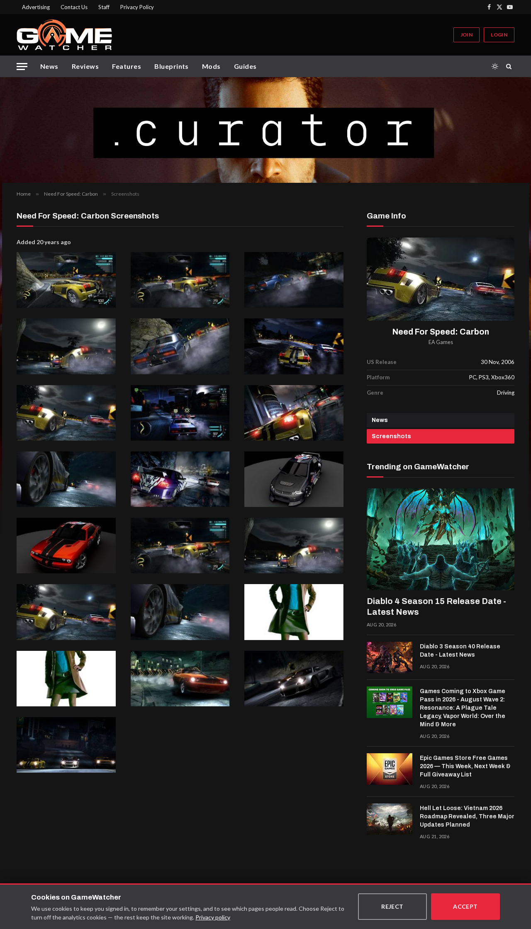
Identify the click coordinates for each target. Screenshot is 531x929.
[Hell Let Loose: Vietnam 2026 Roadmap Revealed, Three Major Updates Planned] (389, 819)
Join (466, 35)
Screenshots (391, 436)
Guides (245, 66)
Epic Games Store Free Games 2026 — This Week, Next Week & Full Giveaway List (465, 766)
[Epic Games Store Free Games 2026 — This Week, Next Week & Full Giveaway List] (389, 769)
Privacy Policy (137, 7)
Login (499, 35)
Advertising (36, 7)
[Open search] (510, 66)
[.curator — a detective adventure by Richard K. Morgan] (265, 130)
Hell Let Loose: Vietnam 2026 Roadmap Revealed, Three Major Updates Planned (467, 816)
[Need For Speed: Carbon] (440, 279)
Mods (211, 66)
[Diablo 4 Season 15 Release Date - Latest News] (440, 539)
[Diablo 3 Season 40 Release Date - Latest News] (389, 657)
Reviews (85, 66)
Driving (505, 392)
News (49, 66)
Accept (465, 906)
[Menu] (22, 66)
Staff (104, 7)
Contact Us (74, 7)
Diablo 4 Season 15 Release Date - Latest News (436, 606)
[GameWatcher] (64, 34)
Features (126, 66)
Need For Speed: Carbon (440, 331)
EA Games (441, 342)
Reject (392, 906)
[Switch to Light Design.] (495, 66)
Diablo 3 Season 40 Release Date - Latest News (460, 650)
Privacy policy (212, 917)
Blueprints (171, 66)
